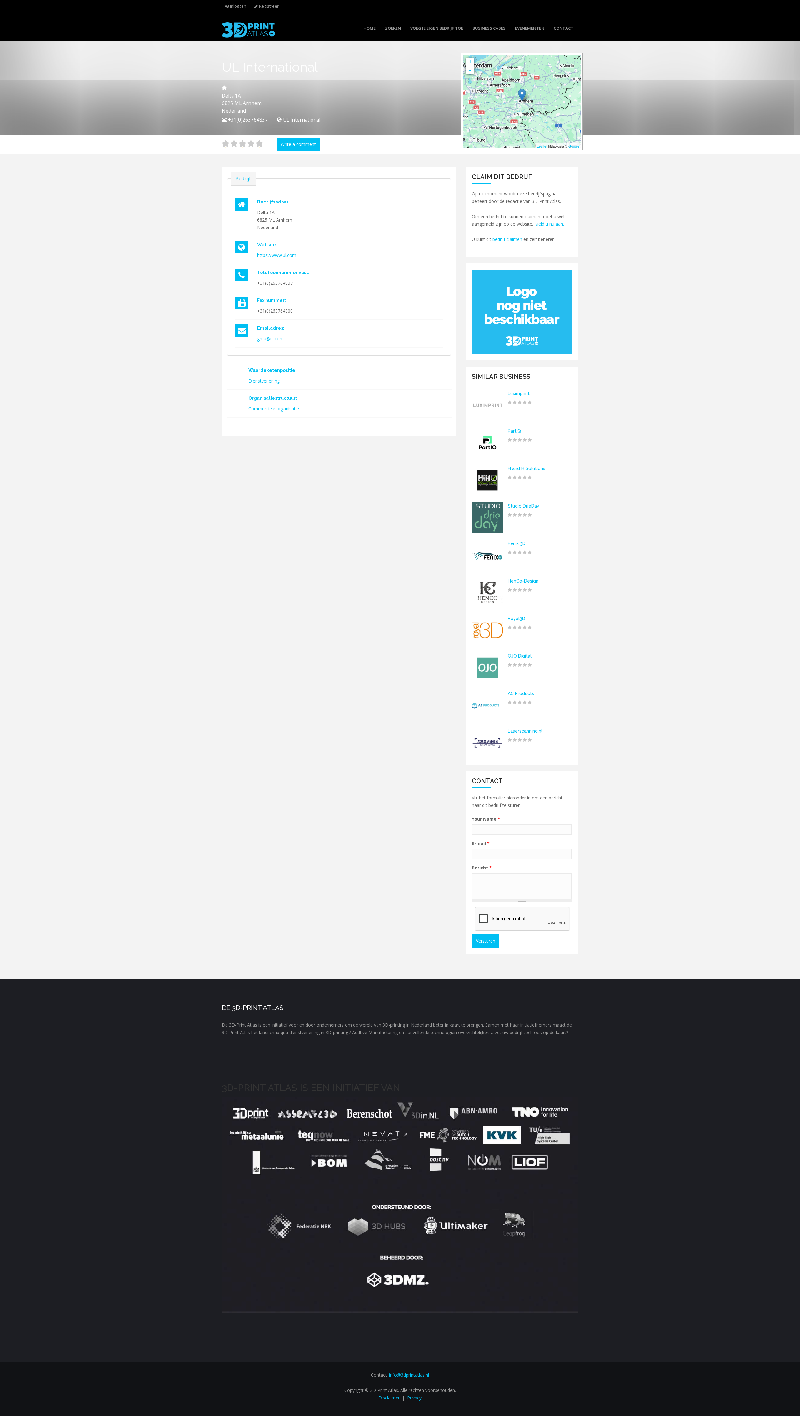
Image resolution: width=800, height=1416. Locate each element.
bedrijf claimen (507, 239)
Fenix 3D (517, 543)
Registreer (269, 6)
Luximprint (519, 393)
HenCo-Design (523, 580)
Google (573, 145)
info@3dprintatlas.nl (409, 1375)
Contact (563, 28)
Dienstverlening (264, 381)
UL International (301, 120)
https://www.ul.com (276, 255)
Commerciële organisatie (273, 409)
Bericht (482, 868)
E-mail (481, 843)
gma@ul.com (270, 339)
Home (369, 28)
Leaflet (542, 145)
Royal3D (516, 618)
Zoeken (393, 28)
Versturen (485, 941)
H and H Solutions (526, 468)
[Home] (248, 29)
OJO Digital (520, 655)
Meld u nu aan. (549, 224)
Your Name (486, 819)
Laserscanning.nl (525, 730)
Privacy (414, 1398)
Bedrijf (243, 178)
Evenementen (529, 28)
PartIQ (514, 430)
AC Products (521, 693)
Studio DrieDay (523, 505)
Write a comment (298, 144)
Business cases (489, 28)
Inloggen (238, 6)
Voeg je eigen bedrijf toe (436, 28)
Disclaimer (389, 1398)
